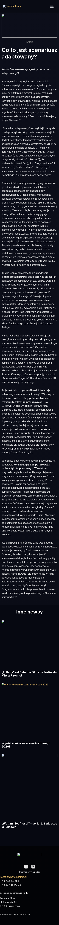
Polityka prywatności (29, 872)
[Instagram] (33, 867)
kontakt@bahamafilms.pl (13, 876)
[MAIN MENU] (52, 6)
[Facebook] (26, 867)
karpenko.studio (20, 893)
